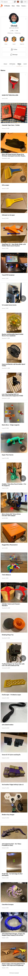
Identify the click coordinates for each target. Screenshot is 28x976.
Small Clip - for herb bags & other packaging (12, 874)
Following (17, 33)
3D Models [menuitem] (7, 6)
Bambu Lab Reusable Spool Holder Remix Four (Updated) (12, 334)
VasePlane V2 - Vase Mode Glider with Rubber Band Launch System (14, 244)
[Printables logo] (1, 5)
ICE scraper (5, 185)
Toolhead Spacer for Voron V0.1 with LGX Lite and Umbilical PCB (13, 664)
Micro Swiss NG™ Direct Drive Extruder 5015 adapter (11, 514)
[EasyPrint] (15, 1)
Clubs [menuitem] (18, 6)
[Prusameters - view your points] (18, 2)
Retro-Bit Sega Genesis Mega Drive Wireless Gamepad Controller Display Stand (13, 155)
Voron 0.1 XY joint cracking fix (11, 754)
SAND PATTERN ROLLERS (10, 95)
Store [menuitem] (13, 6)
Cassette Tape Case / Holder (11, 125)
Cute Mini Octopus (8, 904)
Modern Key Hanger (8, 814)
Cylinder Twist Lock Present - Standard (11, 604)
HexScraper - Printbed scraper (11, 694)
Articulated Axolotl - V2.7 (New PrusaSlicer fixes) (11, 844)
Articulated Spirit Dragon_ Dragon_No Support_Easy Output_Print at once (13, 934)
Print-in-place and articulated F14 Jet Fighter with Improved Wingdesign (13, 964)
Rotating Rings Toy (7, 634)
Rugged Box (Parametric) (10, 545)
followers (10, 33)
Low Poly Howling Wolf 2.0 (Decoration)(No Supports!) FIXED (12, 394)
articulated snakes (7, 724)
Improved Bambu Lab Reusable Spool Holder (13, 364)
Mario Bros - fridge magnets (10, 425)
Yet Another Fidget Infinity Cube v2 (12, 784)
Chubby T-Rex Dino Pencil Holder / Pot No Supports (14, 484)
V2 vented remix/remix (9, 305)
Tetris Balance (6, 574)
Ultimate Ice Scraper (8, 215)
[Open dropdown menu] (25, 18)
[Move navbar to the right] (26, 5)
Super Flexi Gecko (7, 455)
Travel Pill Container (8, 275)
